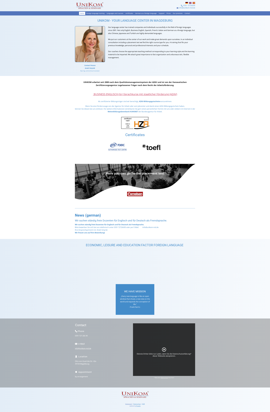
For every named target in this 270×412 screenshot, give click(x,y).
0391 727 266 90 (81, 336)
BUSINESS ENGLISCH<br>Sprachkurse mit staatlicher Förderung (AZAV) (135, 94)
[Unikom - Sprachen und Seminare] (135, 394)
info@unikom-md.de (187, 8)
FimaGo (138, 406)
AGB (143, 404)
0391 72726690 (189, 5)
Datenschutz (164, 378)
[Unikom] (89, 5)
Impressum (128, 404)
